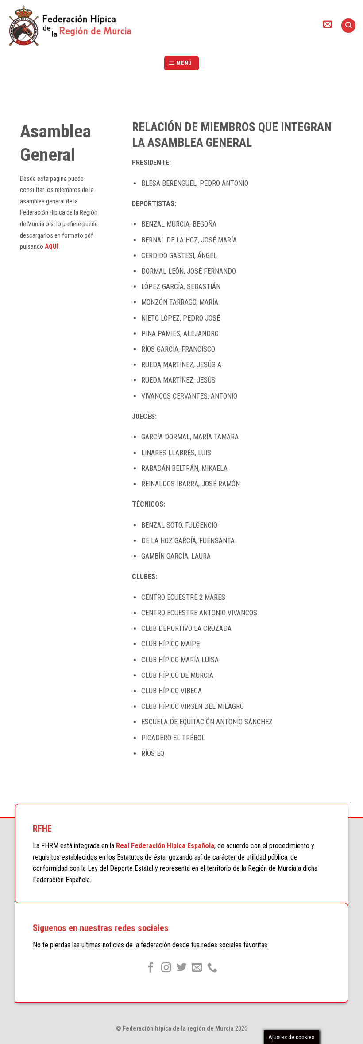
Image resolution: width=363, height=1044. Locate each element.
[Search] (348, 25)
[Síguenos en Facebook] (151, 968)
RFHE (42, 828)
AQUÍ (51, 246)
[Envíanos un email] (197, 968)
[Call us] (212, 968)
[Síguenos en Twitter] (181, 968)
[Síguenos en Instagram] (166, 968)
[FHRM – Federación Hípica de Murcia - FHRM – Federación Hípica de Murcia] (74, 25)
